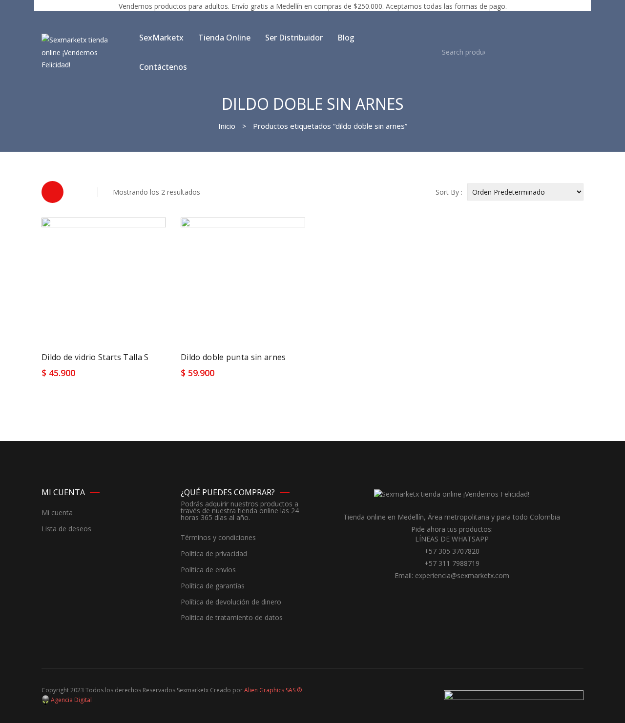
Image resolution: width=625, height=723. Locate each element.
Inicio (226, 126)
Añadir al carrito (75, 376)
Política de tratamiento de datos (232, 618)
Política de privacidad (214, 554)
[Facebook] (444, 593)
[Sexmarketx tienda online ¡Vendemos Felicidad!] (83, 51)
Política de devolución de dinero (231, 602)
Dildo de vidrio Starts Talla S (95, 357)
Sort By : (449, 192)
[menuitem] (161, 37)
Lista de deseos (66, 529)
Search (427, 52)
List (78, 192)
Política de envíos (208, 570)
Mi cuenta (57, 513)
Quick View (150, 376)
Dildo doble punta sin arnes (233, 357)
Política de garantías (213, 586)
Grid (52, 192)
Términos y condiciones (218, 538)
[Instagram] (459, 593)
